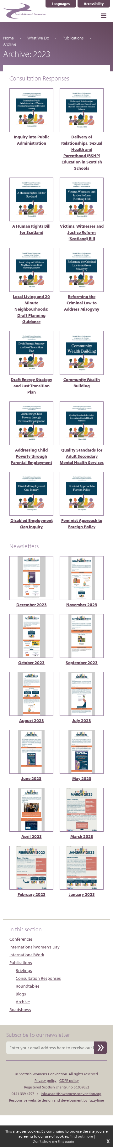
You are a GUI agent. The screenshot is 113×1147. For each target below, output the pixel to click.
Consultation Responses (38, 978)
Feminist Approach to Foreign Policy (81, 524)
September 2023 (82, 662)
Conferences (21, 939)
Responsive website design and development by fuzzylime (56, 1100)
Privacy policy (45, 1080)
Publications (72, 38)
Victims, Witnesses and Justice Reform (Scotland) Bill (82, 232)
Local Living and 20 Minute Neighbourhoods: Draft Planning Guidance (31, 309)
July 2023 (81, 720)
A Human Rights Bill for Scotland (31, 229)
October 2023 (31, 662)
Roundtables (28, 986)
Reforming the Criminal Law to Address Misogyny (81, 303)
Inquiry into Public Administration (31, 140)
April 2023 (31, 836)
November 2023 (81, 604)
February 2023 (32, 894)
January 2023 (82, 894)
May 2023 (81, 778)
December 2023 (31, 604)
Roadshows (20, 1009)
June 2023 (31, 778)
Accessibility (94, 3)
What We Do (38, 38)
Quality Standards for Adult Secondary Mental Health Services (82, 456)
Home (8, 38)
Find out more (81, 1136)
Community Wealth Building (81, 383)
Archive (23, 1002)
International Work (26, 955)
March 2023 (81, 836)
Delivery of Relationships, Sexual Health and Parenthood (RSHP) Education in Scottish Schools (81, 152)
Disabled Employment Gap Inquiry (31, 524)
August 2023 (31, 720)
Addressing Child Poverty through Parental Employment (31, 456)
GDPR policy (69, 1080)
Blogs (21, 994)
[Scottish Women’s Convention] (24, 11)
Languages (64, 3)
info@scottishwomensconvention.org (71, 1093)
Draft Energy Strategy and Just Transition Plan (31, 386)
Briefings (24, 970)
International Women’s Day (34, 947)
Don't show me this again (53, 1141)
